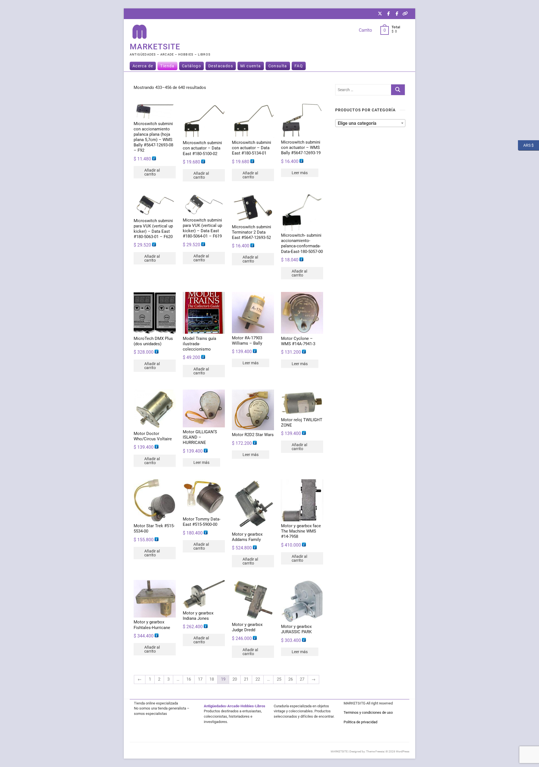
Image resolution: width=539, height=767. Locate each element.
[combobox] (370, 123)
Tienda (167, 66)
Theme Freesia (375, 751)
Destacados (220, 66)
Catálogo (191, 66)
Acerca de (143, 66)
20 (234, 679)
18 (211, 679)
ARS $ (526, 145)
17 (200, 679)
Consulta (277, 66)
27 (302, 679)
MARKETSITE (155, 46)
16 (188, 679)
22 (257, 679)
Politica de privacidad (360, 722)
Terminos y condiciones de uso (368, 712)
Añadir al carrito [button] (152, 172)
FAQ (298, 66)
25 (279, 679)
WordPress (402, 751)
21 (246, 679)
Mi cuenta (250, 66)
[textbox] (370, 122)
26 (290, 679)
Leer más (300, 173)
